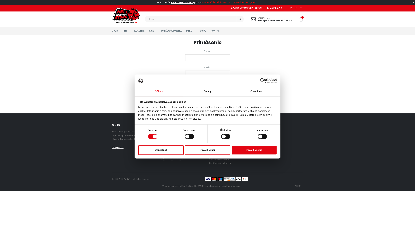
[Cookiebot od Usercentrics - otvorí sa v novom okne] (263, 80)
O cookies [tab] (256, 91)
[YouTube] (301, 8)
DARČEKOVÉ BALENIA (171, 30)
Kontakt (216, 30)
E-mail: (208, 51)
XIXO (152, 30)
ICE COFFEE (139, 30)
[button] (301, 20)
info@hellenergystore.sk (275, 20)
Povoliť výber (207, 150)
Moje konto (276, 8)
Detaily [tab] (208, 91)
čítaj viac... (118, 147)
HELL (125, 30)
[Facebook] (296, 8)
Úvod (115, 30)
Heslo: (207, 67)
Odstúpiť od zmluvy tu (220, 162)
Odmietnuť (161, 150)
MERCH (189, 30)
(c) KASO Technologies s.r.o (207, 186)
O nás (203, 30)
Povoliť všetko (254, 150)
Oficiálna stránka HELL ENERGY (246, 8)
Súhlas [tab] (159, 91)
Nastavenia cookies (219, 159)
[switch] (189, 136)
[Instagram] (291, 8)
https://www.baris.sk (230, 186)
